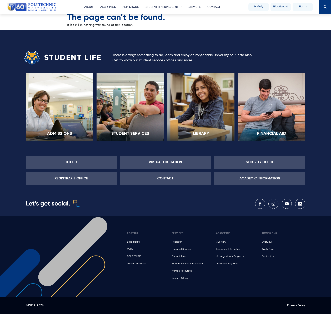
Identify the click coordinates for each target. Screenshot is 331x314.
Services (194, 7)
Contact (213, 7)
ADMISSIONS (131, 7)
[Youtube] (287, 204)
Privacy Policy (296, 305)
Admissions (59, 133)
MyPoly (258, 6)
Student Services (130, 133)
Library (201, 133)
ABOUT (88, 7)
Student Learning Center (164, 7)
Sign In (303, 6)
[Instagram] (273, 204)
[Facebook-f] (260, 204)
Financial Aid (271, 133)
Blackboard (280, 6)
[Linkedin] (300, 204)
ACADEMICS (108, 7)
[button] (325, 7)
